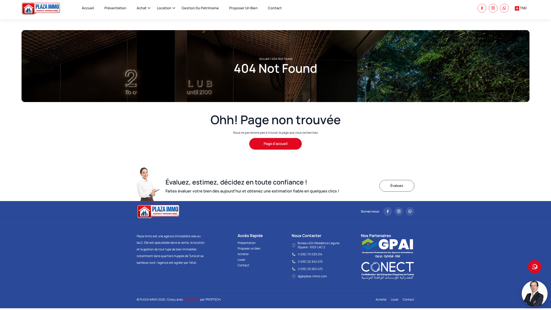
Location (164, 8)
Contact (275, 8)
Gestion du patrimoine (200, 8)
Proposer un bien (243, 8)
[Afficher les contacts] (534, 266)
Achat (142, 8)
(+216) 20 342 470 (310, 261)
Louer (241, 259)
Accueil (88, 8)
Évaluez (396, 185)
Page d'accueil (276, 143)
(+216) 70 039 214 (310, 254)
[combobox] (520, 8)
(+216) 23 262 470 (310, 269)
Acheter (243, 254)
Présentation (115, 8)
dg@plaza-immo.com (312, 276)
